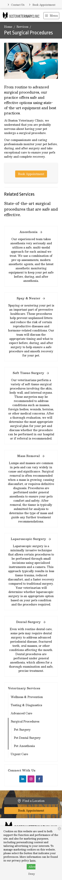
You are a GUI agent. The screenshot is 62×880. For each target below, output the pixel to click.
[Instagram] (31, 778)
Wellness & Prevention (27, 697)
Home (8, 27)
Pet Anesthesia (24, 746)
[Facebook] (39, 778)
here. (33, 860)
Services (22, 27)
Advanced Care (21, 713)
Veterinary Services (24, 688)
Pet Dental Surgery (27, 737)
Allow (31, 867)
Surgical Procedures (25, 721)
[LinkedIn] (22, 778)
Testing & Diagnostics (26, 705)
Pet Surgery (22, 729)
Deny (31, 874)
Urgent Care (19, 754)
